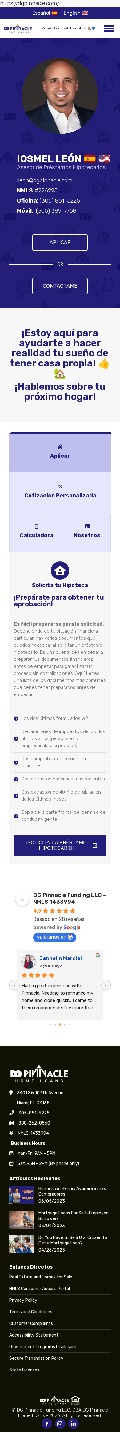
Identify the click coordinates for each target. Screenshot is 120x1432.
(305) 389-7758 (55, 210)
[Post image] (21, 1195)
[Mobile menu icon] (109, 28)
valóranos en (51, 937)
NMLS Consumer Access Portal (39, 1288)
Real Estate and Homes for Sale (40, 1277)
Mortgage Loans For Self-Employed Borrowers (73, 1216)
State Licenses (24, 1370)
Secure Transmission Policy (36, 1358)
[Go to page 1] (55, 1025)
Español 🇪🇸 (45, 13)
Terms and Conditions (30, 1312)
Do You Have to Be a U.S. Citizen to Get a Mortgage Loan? (72, 1240)
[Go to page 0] (50, 1024)
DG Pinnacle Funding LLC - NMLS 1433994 (69, 898)
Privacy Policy (23, 1300)
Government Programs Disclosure (42, 1346)
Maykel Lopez (56, 958)
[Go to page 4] (69, 1024)
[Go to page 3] (65, 1025)
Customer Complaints (31, 1323)
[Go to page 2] (60, 1024)
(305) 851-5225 (60, 200)
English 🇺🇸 (76, 13)
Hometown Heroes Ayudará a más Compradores (72, 1191)
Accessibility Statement (33, 1335)
